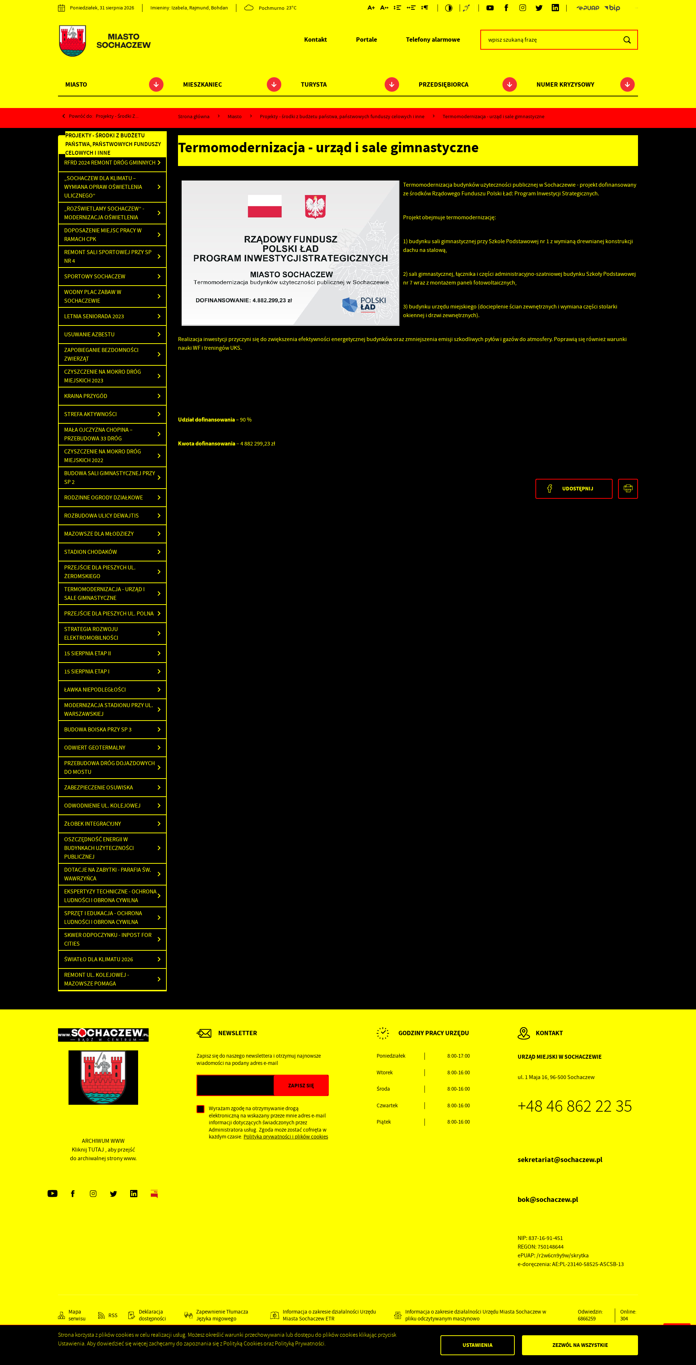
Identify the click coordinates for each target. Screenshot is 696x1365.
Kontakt (315, 39)
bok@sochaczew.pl (548, 1199)
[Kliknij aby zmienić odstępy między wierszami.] (397, 9)
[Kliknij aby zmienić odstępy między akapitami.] (424, 9)
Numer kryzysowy (565, 84)
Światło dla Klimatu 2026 (98, 959)
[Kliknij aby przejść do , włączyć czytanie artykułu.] (212, 169)
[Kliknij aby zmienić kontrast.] (449, 8)
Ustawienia (478, 1345)
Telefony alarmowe (433, 39)
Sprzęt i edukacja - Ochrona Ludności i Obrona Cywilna (103, 918)
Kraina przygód (85, 396)
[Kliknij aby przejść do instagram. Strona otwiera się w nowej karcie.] (522, 8)
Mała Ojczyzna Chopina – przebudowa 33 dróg (98, 434)
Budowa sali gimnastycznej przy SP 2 (109, 478)
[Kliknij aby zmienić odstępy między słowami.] (411, 9)
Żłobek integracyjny (92, 823)
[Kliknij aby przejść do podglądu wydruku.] (628, 489)
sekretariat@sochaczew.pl (560, 1160)
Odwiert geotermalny (94, 747)
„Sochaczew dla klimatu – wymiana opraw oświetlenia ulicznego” (103, 187)
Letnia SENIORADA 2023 (94, 316)
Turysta (314, 84)
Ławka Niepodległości (95, 689)
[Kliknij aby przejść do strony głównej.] (104, 42)
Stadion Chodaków (90, 552)
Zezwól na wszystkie (580, 1345)
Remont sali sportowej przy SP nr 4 (108, 257)
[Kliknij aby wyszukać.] (627, 40)
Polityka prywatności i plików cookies (286, 1136)
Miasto (76, 84)
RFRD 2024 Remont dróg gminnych (110, 162)
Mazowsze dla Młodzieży (99, 534)
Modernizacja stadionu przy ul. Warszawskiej (108, 710)
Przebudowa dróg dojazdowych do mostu (109, 768)
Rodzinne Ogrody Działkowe (103, 497)
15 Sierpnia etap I (86, 671)
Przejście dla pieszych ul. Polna (109, 613)
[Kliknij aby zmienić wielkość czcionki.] (371, 9)
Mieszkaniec (202, 84)
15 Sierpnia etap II (87, 653)
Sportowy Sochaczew (94, 276)
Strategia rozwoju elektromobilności (91, 634)
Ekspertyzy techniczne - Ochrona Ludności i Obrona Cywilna (110, 896)
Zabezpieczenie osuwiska (98, 787)
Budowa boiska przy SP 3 (98, 729)
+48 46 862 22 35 (575, 1106)
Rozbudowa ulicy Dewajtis (101, 515)
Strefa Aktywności (90, 414)
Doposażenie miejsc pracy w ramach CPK (103, 235)
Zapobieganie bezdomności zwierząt (101, 354)
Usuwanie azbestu (89, 334)
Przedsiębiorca (443, 84)
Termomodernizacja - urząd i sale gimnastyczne (104, 594)
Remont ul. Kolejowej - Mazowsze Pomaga (96, 979)
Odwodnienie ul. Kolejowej (102, 805)
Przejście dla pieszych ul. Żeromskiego (100, 572)
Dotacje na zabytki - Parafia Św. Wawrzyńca (107, 874)
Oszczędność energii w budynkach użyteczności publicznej (99, 848)
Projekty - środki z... (117, 116)
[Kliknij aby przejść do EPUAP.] (587, 8)
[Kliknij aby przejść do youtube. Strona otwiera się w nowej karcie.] (490, 8)
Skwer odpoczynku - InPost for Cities (108, 939)
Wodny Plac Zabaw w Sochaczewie (92, 296)
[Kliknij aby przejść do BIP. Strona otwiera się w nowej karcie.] (612, 8)
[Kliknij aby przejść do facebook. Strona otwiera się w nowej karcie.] (506, 8)
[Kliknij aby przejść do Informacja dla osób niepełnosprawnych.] (467, 8)
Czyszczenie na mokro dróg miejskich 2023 (102, 376)
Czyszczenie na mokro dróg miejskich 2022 (102, 456)
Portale (366, 39)
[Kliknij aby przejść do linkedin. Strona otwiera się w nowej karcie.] (555, 8)
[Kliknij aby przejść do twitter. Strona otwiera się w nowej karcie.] (539, 8)
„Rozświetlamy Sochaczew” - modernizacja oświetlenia (104, 213)
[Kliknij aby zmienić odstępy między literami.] (384, 9)
